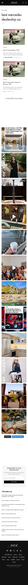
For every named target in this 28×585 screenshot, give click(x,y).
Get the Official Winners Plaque (14, 98)
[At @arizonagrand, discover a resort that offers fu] (14, 421)
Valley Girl (14, 557)
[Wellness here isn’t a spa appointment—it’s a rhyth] (14, 191)
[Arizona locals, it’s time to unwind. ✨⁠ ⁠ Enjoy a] (14, 293)
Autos (8, 559)
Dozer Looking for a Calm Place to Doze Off (10, 500)
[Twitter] (14, 550)
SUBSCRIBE (14, 482)
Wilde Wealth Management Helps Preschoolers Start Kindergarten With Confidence (12, 495)
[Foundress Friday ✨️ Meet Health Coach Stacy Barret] (14, 165)
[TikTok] (17, 550)
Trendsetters (22, 557)
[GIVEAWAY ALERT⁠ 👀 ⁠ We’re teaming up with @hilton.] (14, 344)
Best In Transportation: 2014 (11, 50)
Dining (20, 554)
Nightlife (13, 559)
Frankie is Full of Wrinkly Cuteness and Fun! (10, 535)
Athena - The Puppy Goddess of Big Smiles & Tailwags (12, 509)
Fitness (3, 559)
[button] (2, 3)
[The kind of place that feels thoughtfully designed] (14, 216)
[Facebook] (10, 550)
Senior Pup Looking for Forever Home (9, 525)
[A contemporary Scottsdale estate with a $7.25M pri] (14, 139)
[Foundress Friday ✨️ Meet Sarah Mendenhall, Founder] (14, 370)
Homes (18, 559)
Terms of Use (19, 565)
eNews (15, 554)
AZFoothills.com (7, 492)
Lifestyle (5, 47)
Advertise (8, 565)
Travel (9, 557)
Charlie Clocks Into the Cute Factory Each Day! (11, 517)
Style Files (4, 557)
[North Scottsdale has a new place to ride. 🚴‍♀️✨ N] (14, 267)
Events (14, 562)
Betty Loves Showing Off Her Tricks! (9, 513)
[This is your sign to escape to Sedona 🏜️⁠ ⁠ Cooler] (14, 396)
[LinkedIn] (20, 550)
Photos (23, 559)
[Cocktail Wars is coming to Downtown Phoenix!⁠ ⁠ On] (14, 319)
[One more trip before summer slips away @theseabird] (14, 242)
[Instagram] (7, 550)
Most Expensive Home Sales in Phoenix (10, 521)
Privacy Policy (13, 565)
